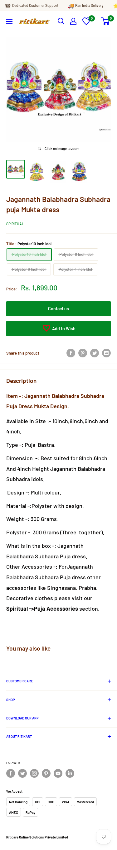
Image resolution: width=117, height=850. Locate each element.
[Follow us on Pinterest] (46, 773)
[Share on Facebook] (70, 353)
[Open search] (61, 21)
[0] (86, 23)
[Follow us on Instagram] (34, 773)
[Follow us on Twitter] (22, 773)
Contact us (58, 308)
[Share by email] (106, 353)
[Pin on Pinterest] (82, 353)
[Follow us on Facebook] (10, 773)
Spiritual (15, 224)
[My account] (73, 21)
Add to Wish (63, 328)
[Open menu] (9, 21)
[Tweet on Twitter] (94, 353)
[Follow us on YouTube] (58, 773)
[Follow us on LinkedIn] (70, 773)
